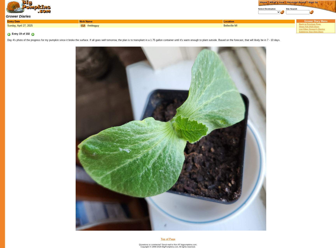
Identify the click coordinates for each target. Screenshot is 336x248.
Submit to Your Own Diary (311, 32)
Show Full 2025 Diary (309, 27)
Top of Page (168, 239)
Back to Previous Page (310, 24)
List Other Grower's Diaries (312, 29)
